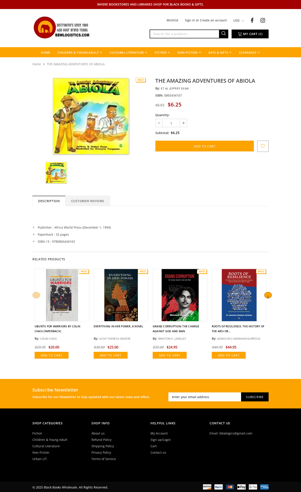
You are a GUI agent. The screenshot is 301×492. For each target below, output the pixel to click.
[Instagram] (262, 20)
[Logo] (61, 27)
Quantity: (162, 115)
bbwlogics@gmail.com (235, 433)
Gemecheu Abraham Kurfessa (238, 339)
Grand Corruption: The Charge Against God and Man (176, 328)
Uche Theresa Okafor (114, 339)
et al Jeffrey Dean (175, 88)
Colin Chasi (48, 339)
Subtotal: (162, 133)
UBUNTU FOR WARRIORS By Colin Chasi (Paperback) (57, 328)
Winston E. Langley (172, 339)
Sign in (190, 20)
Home (36, 64)
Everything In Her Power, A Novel (118, 326)
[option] (91, 116)
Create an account (213, 20)
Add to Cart (52, 355)
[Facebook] (252, 20)
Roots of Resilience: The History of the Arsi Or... (238, 328)
